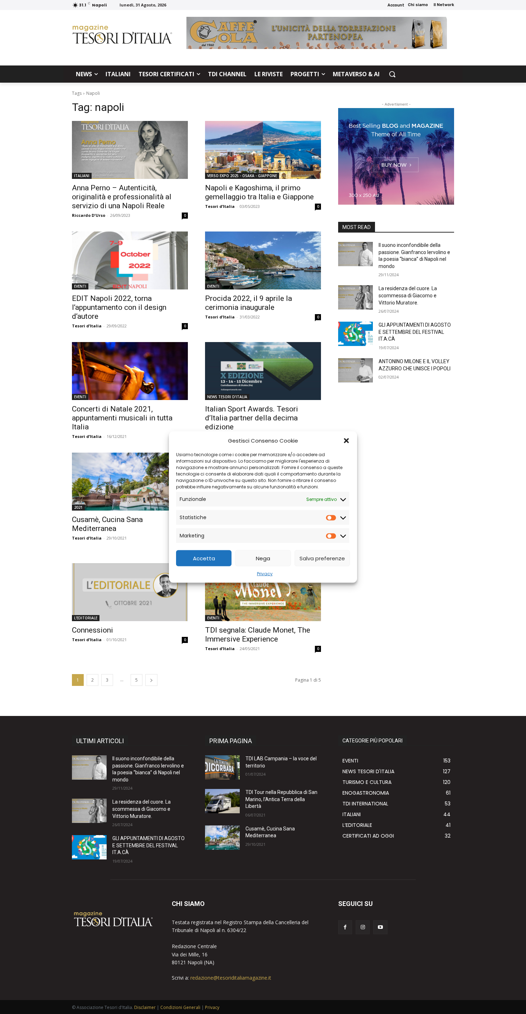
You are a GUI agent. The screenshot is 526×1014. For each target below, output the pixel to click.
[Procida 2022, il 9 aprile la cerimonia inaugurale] (263, 260)
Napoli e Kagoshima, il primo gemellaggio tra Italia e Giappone (259, 192)
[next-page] (151, 680)
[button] (346, 440)
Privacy (265, 574)
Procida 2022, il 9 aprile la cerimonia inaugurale (248, 303)
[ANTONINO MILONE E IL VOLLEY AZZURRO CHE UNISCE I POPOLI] (355, 370)
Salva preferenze (322, 558)
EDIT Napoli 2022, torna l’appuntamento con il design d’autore (119, 307)
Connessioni (92, 630)
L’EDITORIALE (85, 617)
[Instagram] (363, 927)
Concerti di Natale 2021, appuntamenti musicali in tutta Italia (122, 418)
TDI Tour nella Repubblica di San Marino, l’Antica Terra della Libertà (281, 799)
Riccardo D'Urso (88, 215)
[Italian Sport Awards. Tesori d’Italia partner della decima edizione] (263, 371)
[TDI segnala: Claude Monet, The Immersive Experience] (263, 592)
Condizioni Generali (180, 1007)
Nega (263, 558)
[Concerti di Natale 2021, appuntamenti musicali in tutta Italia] (130, 371)
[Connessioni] (130, 592)
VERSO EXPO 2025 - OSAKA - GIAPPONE (242, 175)
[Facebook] (345, 927)
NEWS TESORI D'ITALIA (227, 396)
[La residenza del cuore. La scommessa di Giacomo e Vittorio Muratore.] (355, 297)
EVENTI (80, 286)
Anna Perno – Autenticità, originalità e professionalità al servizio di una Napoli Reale (121, 197)
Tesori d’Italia (220, 206)
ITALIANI (81, 175)
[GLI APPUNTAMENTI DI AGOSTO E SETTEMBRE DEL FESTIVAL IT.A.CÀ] (355, 334)
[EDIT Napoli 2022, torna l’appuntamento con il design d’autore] (130, 260)
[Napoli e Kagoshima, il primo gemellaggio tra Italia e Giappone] (263, 150)
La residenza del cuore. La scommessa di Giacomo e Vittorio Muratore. (408, 295)
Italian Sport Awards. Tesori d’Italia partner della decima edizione (251, 418)
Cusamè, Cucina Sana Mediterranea (107, 524)
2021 (78, 507)
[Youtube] (380, 927)
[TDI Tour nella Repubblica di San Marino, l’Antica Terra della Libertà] (222, 801)
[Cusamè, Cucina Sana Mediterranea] (130, 482)
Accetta (204, 558)
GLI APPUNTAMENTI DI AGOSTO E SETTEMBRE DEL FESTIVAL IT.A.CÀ (415, 332)
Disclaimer (145, 1007)
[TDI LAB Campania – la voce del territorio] (222, 767)
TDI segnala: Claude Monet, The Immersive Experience (257, 634)
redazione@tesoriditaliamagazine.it (230, 977)
